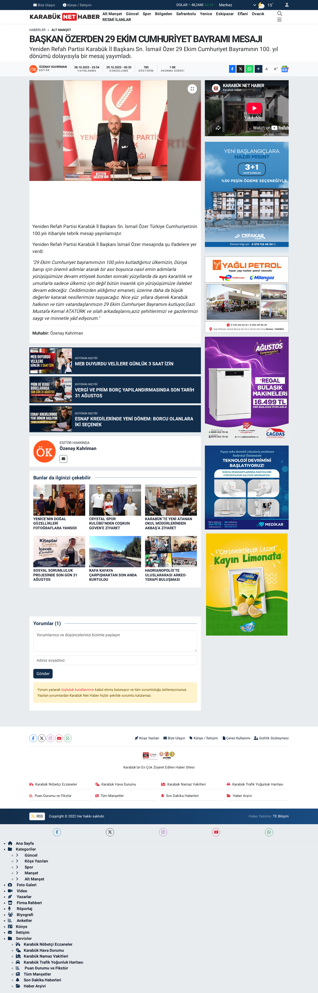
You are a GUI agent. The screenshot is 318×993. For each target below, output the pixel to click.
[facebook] (57, 832)
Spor (147, 13)
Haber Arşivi (242, 796)
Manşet (31, 873)
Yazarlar (23, 896)
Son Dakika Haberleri (182, 796)
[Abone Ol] (285, 69)
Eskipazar (225, 13)
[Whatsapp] (67, 738)
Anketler (24, 920)
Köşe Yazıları (149, 738)
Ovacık (258, 13)
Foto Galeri (26, 884)
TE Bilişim (281, 816)
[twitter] (110, 832)
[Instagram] (50, 738)
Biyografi (24, 914)
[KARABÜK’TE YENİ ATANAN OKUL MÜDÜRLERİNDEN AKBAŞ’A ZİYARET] (171, 499)
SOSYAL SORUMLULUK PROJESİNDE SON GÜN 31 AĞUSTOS (55, 574)
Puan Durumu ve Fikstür (53, 796)
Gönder (43, 673)
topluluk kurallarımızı (78, 690)
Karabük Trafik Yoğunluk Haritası (257, 784)
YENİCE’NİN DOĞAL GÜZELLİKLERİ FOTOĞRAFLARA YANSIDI (55, 523)
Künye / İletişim (79, 5)
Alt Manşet (112, 13)
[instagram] (163, 832)
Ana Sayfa (25, 843)
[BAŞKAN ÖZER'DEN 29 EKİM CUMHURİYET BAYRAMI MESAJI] (115, 130)
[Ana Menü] (279, 20)
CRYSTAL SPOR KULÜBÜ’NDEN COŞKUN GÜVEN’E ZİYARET (109, 523)
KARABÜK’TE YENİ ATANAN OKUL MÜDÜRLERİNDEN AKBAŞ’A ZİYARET (168, 523)
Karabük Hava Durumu (118, 784)
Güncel (132, 13)
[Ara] (279, 14)
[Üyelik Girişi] (285, 5)
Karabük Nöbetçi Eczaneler (56, 784)
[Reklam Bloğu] (251, 196)
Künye (21, 926)
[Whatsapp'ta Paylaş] (249, 69)
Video (21, 891)
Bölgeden (163, 13)
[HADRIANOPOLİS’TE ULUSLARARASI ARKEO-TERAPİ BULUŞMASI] (171, 551)
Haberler (37, 30)
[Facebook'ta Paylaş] (232, 69)
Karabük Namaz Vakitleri (186, 784)
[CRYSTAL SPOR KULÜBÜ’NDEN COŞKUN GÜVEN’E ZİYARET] (115, 499)
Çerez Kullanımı (238, 738)
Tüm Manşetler (112, 796)
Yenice (206, 13)
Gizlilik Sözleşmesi (274, 738)
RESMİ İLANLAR (116, 19)
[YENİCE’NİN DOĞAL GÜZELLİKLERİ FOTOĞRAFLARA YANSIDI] (59, 499)
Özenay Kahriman (78, 448)
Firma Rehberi (29, 902)
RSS (39, 816)
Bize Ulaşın (46, 5)
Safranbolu (186, 13)
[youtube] (216, 832)
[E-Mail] (63, 459)
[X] (42, 738)
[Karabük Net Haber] (65, 16)
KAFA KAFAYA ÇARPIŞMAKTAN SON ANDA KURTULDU (113, 574)
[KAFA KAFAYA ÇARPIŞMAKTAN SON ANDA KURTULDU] (115, 551)
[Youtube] (59, 738)
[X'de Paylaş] (240, 69)
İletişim (23, 932)
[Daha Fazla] (258, 69)
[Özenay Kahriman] (44, 451)
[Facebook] (33, 738)
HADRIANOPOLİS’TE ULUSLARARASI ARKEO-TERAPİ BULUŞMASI (166, 574)
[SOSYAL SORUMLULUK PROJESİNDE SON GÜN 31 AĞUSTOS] (59, 551)
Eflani (243, 13)
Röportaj (24, 908)
